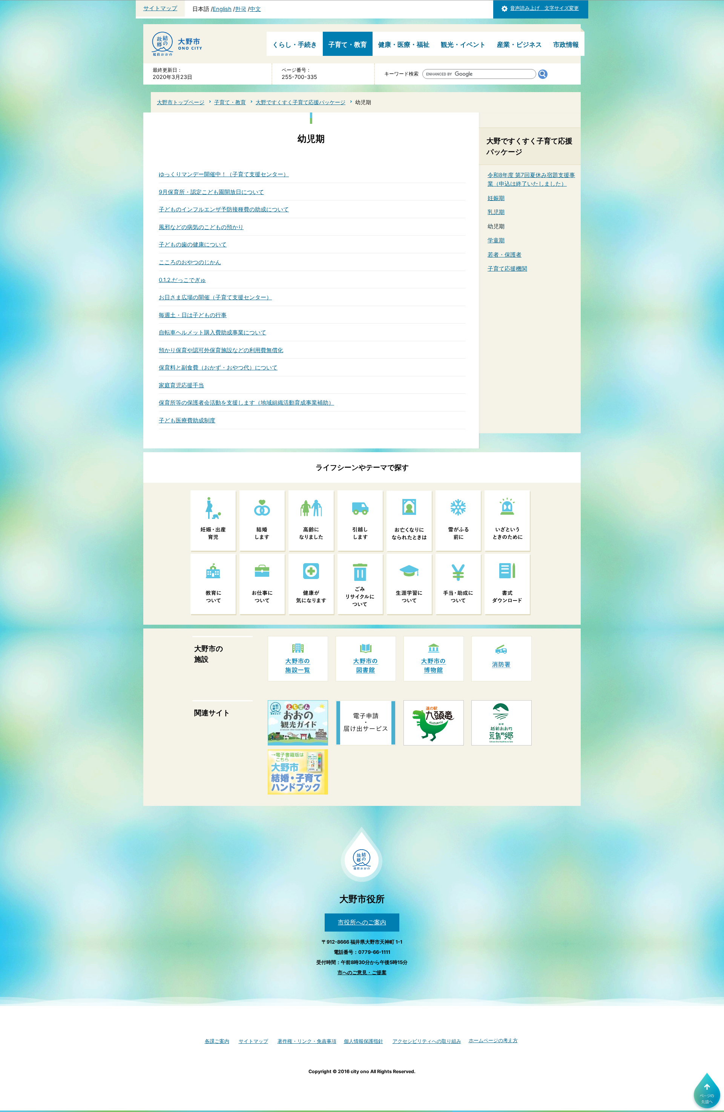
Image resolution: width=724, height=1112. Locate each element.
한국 (240, 9)
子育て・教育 (347, 44)
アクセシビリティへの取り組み (427, 1041)
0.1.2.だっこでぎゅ (182, 279)
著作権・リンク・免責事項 (307, 1041)
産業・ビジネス (519, 44)
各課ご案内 (217, 1041)
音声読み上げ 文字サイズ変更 (544, 8)
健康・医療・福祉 (403, 44)
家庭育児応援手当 (181, 385)
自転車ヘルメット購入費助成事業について (212, 332)
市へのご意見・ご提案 (362, 972)
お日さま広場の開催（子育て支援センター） (215, 297)
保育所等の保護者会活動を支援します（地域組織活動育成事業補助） (246, 402)
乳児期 (496, 212)
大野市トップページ (180, 102)
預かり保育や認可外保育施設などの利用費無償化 (221, 350)
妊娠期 (496, 198)
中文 (255, 9)
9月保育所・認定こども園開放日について (211, 192)
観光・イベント (463, 44)
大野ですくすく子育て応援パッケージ (300, 102)
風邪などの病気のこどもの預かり (201, 227)
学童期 (496, 240)
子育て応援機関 (507, 268)
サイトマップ (160, 8)
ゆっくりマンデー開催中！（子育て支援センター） (224, 174)
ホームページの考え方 (493, 1040)
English (222, 9)
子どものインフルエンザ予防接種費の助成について (224, 209)
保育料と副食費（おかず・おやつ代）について (218, 367)
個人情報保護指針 (363, 1041)
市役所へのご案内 (362, 922)
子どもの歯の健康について (193, 244)
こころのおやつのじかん (190, 262)
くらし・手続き (294, 44)
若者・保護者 (505, 254)
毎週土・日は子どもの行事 (193, 315)
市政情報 (566, 44)
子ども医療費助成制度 (187, 420)
